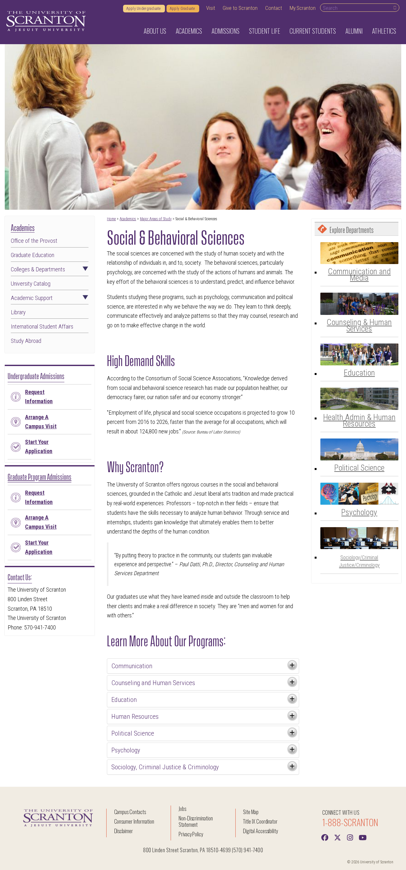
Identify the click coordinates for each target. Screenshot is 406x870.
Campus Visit (40, 422)
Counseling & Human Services (359, 325)
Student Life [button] (264, 31)
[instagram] (350, 837)
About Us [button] (155, 31)
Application (38, 446)
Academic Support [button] (32, 298)
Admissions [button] (225, 31)
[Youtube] (363, 837)
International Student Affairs (42, 326)
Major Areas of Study (156, 219)
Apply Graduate (183, 8)
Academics (128, 219)
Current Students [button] (313, 31)
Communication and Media (359, 274)
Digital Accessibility (260, 831)
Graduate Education (32, 255)
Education (359, 372)
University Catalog (30, 284)
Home (111, 219)
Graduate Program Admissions (39, 476)
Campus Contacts (130, 812)
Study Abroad (26, 341)
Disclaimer (123, 831)
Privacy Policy (191, 834)
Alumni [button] (354, 31)
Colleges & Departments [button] (38, 269)
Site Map (251, 812)
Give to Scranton (240, 8)
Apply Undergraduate (144, 8)
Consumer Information (134, 821)
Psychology (359, 512)
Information (39, 396)
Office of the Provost (34, 241)
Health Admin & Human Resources (359, 420)
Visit (210, 8)
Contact (273, 8)
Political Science (359, 467)
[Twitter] (337, 837)
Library (18, 312)
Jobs (182, 808)
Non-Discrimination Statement (196, 821)
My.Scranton (303, 8)
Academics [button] (189, 31)
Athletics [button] (384, 31)
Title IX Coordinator (260, 821)
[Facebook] (324, 837)
